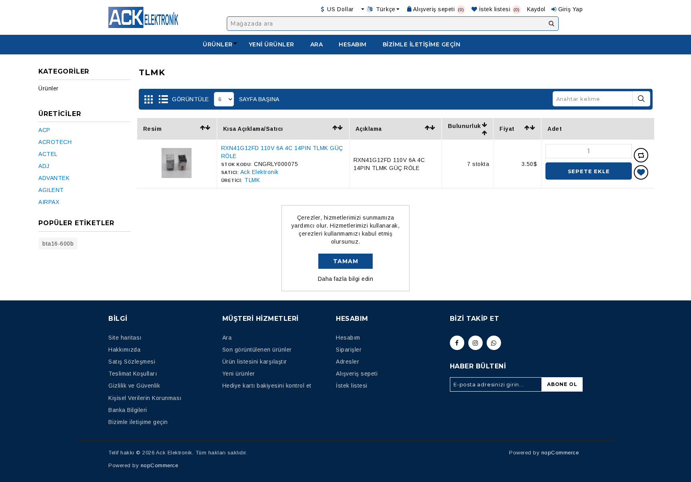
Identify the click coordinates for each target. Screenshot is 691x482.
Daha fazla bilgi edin (345, 279)
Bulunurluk (464, 126)
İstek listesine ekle (641, 172)
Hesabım (353, 44)
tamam (345, 261)
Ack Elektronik (259, 172)
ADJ (44, 166)
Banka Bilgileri (127, 410)
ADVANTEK (54, 178)
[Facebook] (457, 343)
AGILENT (51, 190)
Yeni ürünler (271, 44)
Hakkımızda (124, 349)
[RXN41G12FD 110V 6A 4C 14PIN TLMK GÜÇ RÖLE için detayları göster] (177, 176)
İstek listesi (351, 385)
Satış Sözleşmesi (131, 361)
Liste (163, 99)
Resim (152, 129)
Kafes (149, 99)
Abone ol (562, 384)
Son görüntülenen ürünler (257, 349)
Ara (551, 23)
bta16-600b (58, 243)
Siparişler (348, 349)
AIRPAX (48, 202)
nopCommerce (159, 465)
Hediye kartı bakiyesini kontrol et (267, 385)
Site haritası (125, 337)
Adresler (347, 361)
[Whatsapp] (494, 343)
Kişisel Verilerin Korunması (145, 398)
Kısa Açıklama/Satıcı (253, 129)
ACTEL (48, 154)
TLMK (252, 180)
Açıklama (368, 129)
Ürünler (218, 44)
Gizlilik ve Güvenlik (134, 385)
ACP (44, 130)
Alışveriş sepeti (356, 373)
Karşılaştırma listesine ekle (641, 155)
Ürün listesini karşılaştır (254, 361)
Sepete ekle (589, 171)
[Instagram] (475, 343)
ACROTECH (55, 142)
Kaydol (536, 9)
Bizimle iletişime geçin (422, 44)
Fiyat (507, 129)
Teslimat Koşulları (132, 373)
